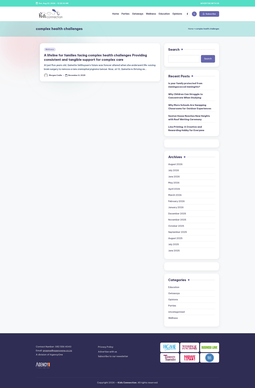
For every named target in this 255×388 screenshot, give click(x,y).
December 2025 (177, 213)
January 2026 (176, 207)
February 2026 (176, 201)
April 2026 (174, 188)
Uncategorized (176, 311)
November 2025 (177, 219)
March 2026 (175, 195)
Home (190, 29)
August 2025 (175, 238)
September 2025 (177, 232)
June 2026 (174, 176)
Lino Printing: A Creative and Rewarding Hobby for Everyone (186, 128)
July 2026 (173, 170)
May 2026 (173, 182)
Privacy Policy (105, 346)
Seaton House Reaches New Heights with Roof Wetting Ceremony (189, 117)
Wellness (50, 49)
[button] (209, 14)
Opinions (173, 299)
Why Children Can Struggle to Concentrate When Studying (185, 96)
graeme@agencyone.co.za (57, 350)
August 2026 (175, 164)
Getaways (174, 293)
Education (173, 287)
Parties (172, 305)
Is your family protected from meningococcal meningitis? (185, 85)
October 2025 (176, 225)
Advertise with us (107, 351)
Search (174, 49)
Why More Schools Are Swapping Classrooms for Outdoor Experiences (189, 107)
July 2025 (173, 244)
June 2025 (174, 250)
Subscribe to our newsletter (113, 356)
